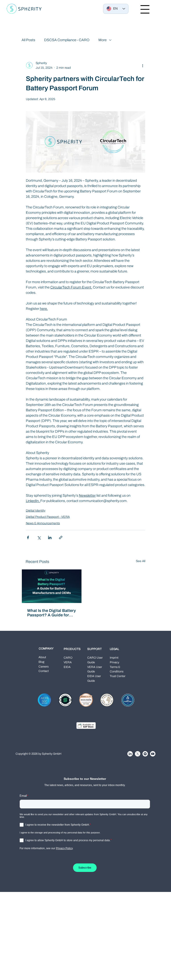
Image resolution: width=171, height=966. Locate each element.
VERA (68, 662)
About (42, 657)
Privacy (114, 662)
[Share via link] (61, 537)
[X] (137, 753)
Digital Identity (35, 510)
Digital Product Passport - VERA (48, 516)
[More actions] (142, 65)
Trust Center (117, 676)
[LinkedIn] (130, 753)
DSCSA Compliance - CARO (67, 40)
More (102, 40)
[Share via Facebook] (28, 537)
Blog (41, 661)
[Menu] (144, 9)
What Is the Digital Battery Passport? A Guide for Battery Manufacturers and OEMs (51, 612)
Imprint (114, 657)
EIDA (67, 667)
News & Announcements (43, 523)
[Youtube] (152, 753)
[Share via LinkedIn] (50, 537)
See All (140, 561)
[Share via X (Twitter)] (39, 537)
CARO (68, 657)
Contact (44, 671)
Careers (44, 666)
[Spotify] (145, 753)
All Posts (28, 40)
